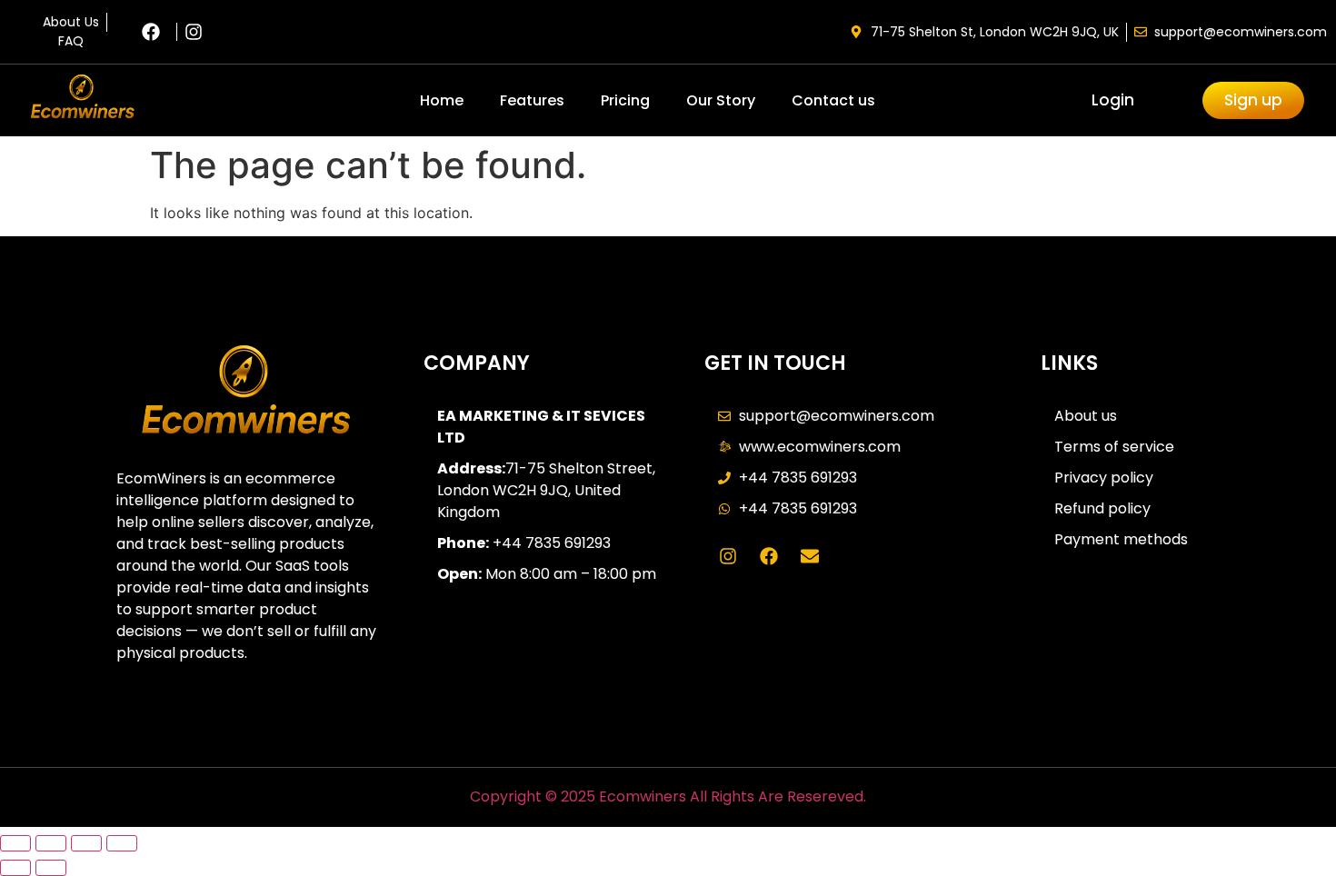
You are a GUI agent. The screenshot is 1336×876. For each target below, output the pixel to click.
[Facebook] (769, 556)
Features (532, 100)
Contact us (833, 100)
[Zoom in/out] (15, 843)
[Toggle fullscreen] (50, 843)
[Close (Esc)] (121, 843)
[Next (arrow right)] (50, 868)
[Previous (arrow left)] (15, 868)
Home (442, 100)
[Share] (86, 843)
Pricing (625, 100)
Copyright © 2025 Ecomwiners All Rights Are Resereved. (668, 796)
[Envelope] (810, 556)
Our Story (720, 100)
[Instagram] (728, 556)
